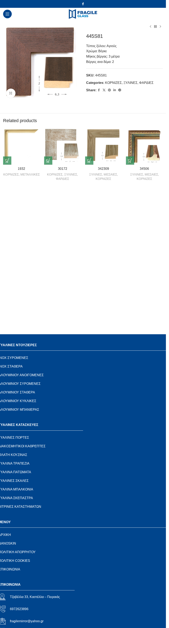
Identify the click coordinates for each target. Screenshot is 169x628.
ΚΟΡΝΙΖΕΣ (113, 82)
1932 (21, 168)
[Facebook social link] (83, 4)
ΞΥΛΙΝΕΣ (130, 82)
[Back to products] (155, 26)
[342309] (103, 146)
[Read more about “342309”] (89, 160)
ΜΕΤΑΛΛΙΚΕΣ (30, 174)
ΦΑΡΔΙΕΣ (146, 82)
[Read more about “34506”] (130, 160)
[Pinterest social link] (109, 90)
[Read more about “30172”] (48, 160)
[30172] (62, 146)
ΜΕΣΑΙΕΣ (110, 174)
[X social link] (104, 90)
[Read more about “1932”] (7, 160)
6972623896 (19, 609)
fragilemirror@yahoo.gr (26, 621)
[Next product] (160, 26)
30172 (62, 168)
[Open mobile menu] (7, 14)
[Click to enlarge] (10, 93)
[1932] (21, 146)
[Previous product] (150, 26)
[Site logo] (83, 13)
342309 (103, 168)
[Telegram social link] (119, 90)
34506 (144, 168)
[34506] (144, 146)
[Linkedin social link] (114, 90)
